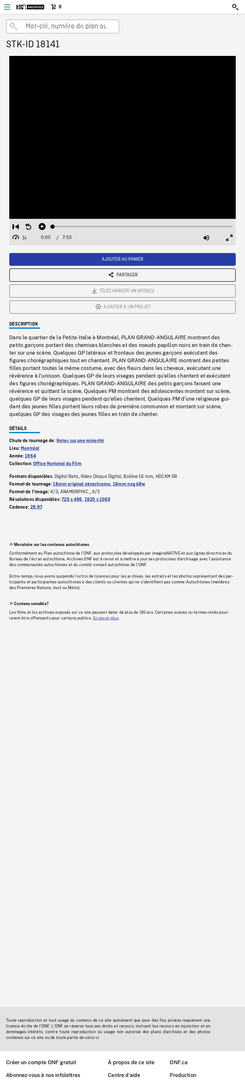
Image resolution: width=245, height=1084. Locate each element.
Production (183, 1075)
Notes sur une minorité (80, 440)
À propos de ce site (131, 1062)
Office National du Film (57, 463)
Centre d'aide (124, 1075)
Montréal (30, 448)
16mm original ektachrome (81, 484)
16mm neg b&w (129, 484)
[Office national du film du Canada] (30, 7)
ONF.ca (179, 1062)
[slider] (143, 226)
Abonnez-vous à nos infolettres (43, 1075)
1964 (30, 456)
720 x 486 (72, 499)
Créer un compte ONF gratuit (41, 1062)
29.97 (36, 507)
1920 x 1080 (97, 499)
